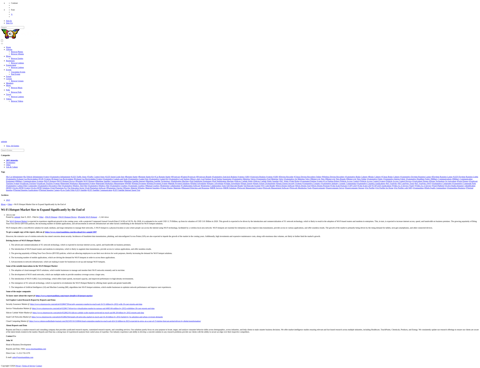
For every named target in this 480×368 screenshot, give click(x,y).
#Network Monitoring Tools (300, 188)
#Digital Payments (139, 183)
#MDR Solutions (229, 188)
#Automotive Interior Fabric (394, 179)
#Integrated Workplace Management (110, 183)
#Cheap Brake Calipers (390, 177)
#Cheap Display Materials (170, 188)
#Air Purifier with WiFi (403, 188)
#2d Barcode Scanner (252, 186)
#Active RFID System (21, 188)
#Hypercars (175, 177)
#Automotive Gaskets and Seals (115, 179)
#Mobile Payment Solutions (179, 183)
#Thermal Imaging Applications (25, 190)
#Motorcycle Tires (317, 179)
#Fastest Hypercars (188, 177)
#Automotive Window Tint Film (74, 186)
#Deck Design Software (285, 186)
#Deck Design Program (320, 186)
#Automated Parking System (311, 181)
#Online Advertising (232, 183)
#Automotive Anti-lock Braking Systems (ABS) (231, 177)
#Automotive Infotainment (60, 177)
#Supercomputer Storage (354, 188)
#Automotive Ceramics (311, 183)
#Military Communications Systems (29, 181)
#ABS (275, 177)
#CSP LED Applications (381, 186)
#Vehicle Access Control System (372, 181)
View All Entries (12, 146)
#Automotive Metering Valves (244, 179)
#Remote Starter (131, 177)
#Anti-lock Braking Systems (261, 177)
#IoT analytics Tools (406, 183)
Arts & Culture (12, 167)
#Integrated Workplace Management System (77, 183)
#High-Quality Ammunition (435, 188)
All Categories (12, 160)
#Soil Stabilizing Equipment (200, 181)
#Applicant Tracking (28, 183)
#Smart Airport (246, 183)
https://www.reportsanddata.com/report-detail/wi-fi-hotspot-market (64, 296)
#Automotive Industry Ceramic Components (338, 183)
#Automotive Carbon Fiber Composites (21, 186)
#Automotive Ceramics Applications (370, 183)
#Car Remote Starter (162, 177)
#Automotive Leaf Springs (179, 179)
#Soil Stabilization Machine (223, 181)
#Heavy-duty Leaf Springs (200, 179)
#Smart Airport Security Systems (289, 183)
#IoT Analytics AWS (422, 183)
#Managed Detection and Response (195, 188)
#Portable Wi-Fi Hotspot (85, 181)
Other (8, 165)
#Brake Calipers (374, 177)
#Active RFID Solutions (40, 188)
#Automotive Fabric (375, 179)
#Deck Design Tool (303, 186)
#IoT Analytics (391, 183)
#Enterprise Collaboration (170, 186)
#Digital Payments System (157, 183)
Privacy (19, 366)
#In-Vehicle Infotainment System (36, 177)
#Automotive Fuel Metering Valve (269, 179)
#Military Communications (441, 179)
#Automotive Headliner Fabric (418, 179)
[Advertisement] (240, 121)
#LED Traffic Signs (78, 177)
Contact (39, 366)
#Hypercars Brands (203, 177)
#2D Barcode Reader (234, 186)
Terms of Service (28, 366)
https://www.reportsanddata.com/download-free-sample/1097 (71, 232)
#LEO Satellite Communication (99, 190)
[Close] (2, 43)
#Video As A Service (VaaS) (403, 186)
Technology (10, 162)
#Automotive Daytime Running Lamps (415, 177)
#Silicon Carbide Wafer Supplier (266, 181)
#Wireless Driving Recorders (333, 177)
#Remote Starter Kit (146, 177)
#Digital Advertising (198, 183)
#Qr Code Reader (268, 186)
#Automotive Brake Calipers (356, 177)
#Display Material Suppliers (149, 188)
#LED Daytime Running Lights (465, 177)
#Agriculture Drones (420, 181)
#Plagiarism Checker (114, 188)
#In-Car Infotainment (14, 177)
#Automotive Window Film (98, 186)
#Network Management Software (275, 188)
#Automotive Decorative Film (49, 186)
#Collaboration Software (190, 186)
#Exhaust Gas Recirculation (62, 179)
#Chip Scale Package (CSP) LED (343, 186)
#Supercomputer (318, 188)
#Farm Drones (462, 181)
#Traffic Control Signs (96, 177)
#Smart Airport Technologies (264, 183)
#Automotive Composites (442, 183)
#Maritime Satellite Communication (109, 181)
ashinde (4, 142)
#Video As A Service (423, 186)
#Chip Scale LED (364, 186)
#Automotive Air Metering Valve (297, 179)
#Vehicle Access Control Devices (399, 181)
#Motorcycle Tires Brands (335, 179)
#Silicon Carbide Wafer (243, 181)
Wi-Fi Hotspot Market (18, 221)
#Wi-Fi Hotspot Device (65, 181)
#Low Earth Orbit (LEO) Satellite (73, 190)
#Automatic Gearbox (136, 186)
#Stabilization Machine (180, 181)
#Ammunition (418, 188)
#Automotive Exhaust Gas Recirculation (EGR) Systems (28, 179)
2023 (8, 200)
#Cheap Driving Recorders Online (307, 177)
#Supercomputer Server (335, 188)
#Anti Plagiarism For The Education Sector (67, 188)
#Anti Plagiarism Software (95, 188)
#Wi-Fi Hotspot (50, 181)
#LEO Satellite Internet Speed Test (126, 190)
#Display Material (130, 188)
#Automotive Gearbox (119, 186)
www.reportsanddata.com (36, 349)
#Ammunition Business (456, 188)
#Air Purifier (370, 188)
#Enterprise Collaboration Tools (213, 186)
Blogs (3, 204)
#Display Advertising (215, 183)
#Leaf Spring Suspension (222, 179)
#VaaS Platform (438, 186)
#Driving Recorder (286, 177)
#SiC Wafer (284, 181)
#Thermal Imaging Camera (49, 190)
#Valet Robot (294, 181)
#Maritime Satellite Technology (158, 181)
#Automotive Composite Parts (464, 183)
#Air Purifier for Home (384, 188)
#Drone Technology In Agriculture (442, 181)
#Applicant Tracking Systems (48, 183)
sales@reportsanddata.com (22, 357)
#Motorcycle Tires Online (356, 179)
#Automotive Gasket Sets (138, 179)
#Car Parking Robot (331, 181)
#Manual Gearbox (152, 186)
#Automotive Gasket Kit (158, 179)
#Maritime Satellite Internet (134, 181)
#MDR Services (216, 188)
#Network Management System (249, 188)
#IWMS (128, 183)
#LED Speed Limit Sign (114, 177)
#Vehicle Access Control (349, 181)
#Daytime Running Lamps (442, 177)
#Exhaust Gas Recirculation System (88, 179)
